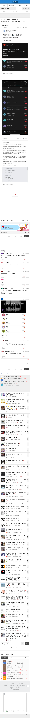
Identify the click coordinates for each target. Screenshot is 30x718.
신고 (7, 220)
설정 (22, 683)
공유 (23, 220)
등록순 (7, 251)
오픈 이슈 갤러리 (5, 8)
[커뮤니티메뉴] (2, 1)
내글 (4, 11)
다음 (21, 236)
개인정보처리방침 (13, 685)
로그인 (8, 683)
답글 (2, 259)
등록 (27, 363)
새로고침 (27, 251)
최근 (3, 643)
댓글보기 (26, 369)
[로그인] (25, 1)
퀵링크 (18, 683)
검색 (22, 643)
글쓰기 (28, 8)
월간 (19, 657)
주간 (11, 657)
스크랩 (26, 220)
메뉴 (2, 232)
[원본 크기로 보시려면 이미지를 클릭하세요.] (15, 105)
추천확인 (3, 220)
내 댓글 (15, 11)
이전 (15, 236)
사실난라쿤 (4, 21)
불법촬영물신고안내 (15, 687)
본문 (9, 236)
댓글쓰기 (26, 236)
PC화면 (13, 683)
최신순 (11, 251)
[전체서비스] (28, 1)
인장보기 (5, 232)
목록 (3, 236)
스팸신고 (12, 220)
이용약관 (6, 685)
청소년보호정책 (22, 685)
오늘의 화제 (4, 657)
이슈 (26, 657)
